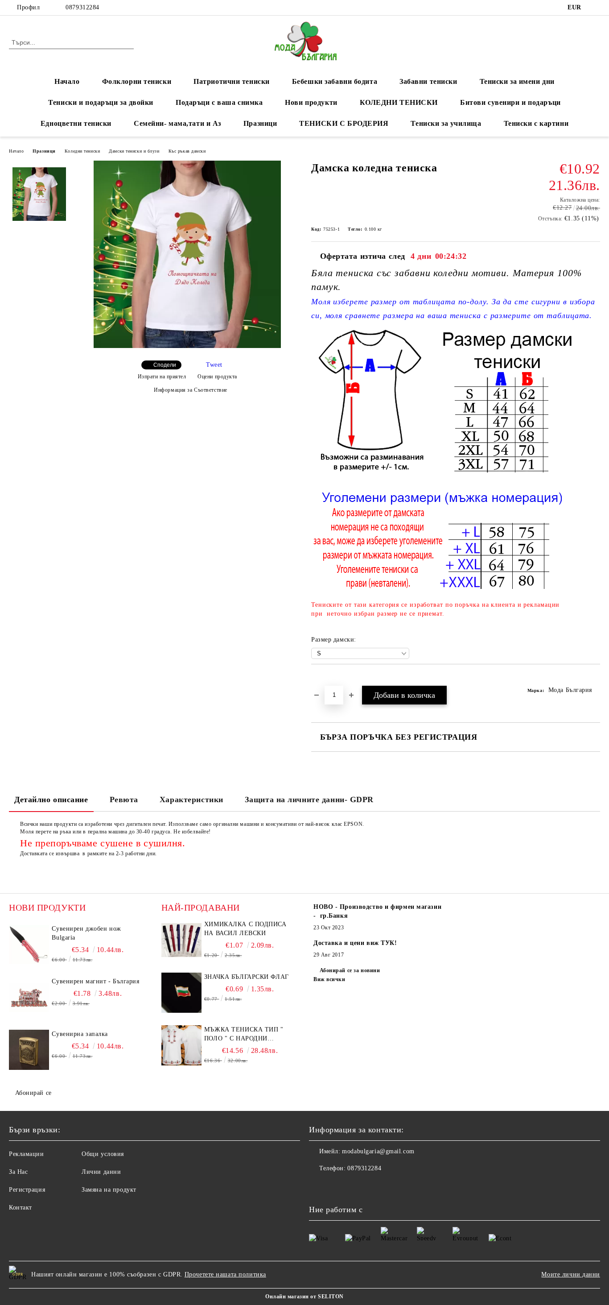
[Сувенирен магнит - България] (29, 997)
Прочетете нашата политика (225, 1274)
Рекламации (26, 1154)
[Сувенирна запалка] (29, 1050)
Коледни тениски (82, 151)
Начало (66, 81)
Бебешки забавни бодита (334, 81)
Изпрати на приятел (162, 376)
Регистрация (27, 1189)
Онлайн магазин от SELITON (304, 1296)
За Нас (18, 1171)
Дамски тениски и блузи (134, 151)
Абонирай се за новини (350, 970)
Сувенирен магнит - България (95, 981)
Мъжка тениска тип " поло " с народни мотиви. (244, 1034)
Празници (260, 123)
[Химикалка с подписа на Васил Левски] (181, 940)
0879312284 (82, 7)
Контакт (20, 1207)
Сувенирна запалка (80, 1034)
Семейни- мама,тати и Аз (177, 123)
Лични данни (101, 1171)
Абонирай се (33, 1093)
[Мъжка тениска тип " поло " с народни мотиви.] (181, 1045)
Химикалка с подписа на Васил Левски (245, 928)
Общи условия (103, 1154)
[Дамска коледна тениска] (187, 346)
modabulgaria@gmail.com (378, 1151)
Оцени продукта (217, 376)
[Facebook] (595, 7)
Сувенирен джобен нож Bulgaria (86, 933)
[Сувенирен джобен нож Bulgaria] (29, 944)
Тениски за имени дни (517, 81)
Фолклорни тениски (137, 81)
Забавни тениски (428, 81)
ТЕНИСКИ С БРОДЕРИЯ (343, 123)
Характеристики (191, 799)
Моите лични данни (570, 1274)
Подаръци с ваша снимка (219, 102)
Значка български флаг (246, 977)
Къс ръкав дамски (187, 151)
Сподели (164, 365)
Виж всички (329, 979)
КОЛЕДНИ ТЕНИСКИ (399, 102)
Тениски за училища (446, 123)
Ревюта (124, 799)
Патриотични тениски (231, 81)
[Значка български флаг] (181, 993)
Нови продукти (311, 102)
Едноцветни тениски (76, 123)
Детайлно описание (51, 799)
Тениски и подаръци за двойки (100, 102)
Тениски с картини (536, 123)
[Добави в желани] (328, 679)
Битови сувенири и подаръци (510, 102)
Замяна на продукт (109, 1189)
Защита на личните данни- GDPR (309, 799)
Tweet (214, 364)
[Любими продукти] (577, 42)
